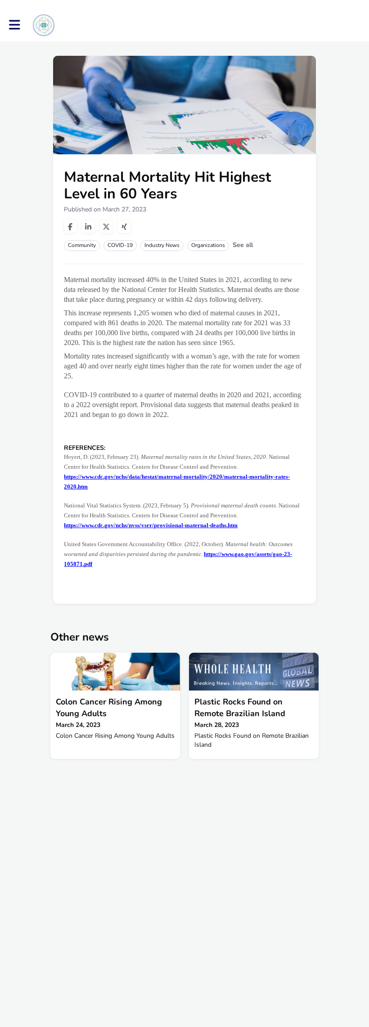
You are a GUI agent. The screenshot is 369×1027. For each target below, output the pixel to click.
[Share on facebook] (70, 226)
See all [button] (243, 245)
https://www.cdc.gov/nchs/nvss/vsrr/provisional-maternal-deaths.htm (151, 525)
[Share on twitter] (106, 226)
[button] (14, 25)
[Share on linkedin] (88, 226)
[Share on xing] (124, 226)
